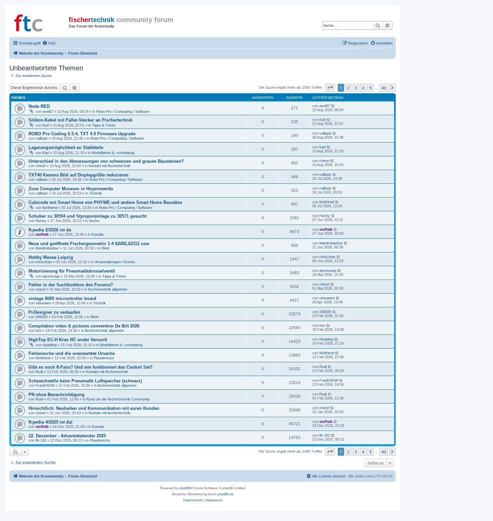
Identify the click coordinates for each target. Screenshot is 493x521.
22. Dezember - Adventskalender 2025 (67, 435)
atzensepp (51, 276)
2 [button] (348, 88)
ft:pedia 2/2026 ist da (50, 229)
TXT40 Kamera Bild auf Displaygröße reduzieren (78, 174)
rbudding (50, 345)
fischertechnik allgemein (107, 289)
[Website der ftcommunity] (40, 21)
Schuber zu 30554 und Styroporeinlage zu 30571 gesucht (88, 216)
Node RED (39, 106)
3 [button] (355, 88)
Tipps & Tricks (104, 125)
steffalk (42, 234)
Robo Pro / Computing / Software (123, 111)
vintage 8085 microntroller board (62, 298)
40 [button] (383, 88)
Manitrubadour (47, 248)
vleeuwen (43, 303)
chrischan (44, 262)
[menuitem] (49, 43)
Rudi (39, 372)
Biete (106, 248)
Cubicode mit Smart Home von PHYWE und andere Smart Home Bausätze (105, 202)
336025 (42, 317)
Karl (46, 125)
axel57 (48, 111)
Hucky (41, 221)
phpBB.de (226, 494)
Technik (95, 193)
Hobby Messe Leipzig (51, 257)
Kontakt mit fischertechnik (109, 166)
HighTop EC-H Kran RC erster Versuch (68, 339)
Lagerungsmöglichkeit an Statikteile (66, 147)
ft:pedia (97, 234)
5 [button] (370, 88)
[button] (330, 88)
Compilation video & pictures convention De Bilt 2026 (84, 325)
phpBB (184, 488)
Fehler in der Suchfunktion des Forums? (71, 284)
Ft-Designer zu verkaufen (54, 312)
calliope (42, 138)
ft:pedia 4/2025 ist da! (50, 422)
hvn (39, 330)
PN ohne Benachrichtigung (57, 394)
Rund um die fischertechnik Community (118, 399)
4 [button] (363, 88)
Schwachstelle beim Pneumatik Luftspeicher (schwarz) (85, 380)
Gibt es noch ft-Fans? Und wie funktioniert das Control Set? (91, 367)
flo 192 (41, 440)
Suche (94, 221)
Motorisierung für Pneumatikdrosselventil (72, 271)
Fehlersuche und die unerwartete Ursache (72, 353)
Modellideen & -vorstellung (113, 153)
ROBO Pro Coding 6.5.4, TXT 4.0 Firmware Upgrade (82, 133)
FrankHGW (45, 385)
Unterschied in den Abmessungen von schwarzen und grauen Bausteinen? (106, 161)
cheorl (41, 166)
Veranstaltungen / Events (115, 262)
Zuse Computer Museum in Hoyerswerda (71, 188)
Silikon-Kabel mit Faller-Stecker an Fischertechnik (80, 120)
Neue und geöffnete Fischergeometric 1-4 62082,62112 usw (89, 243)
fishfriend (50, 208)
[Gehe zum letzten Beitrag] (333, 106)
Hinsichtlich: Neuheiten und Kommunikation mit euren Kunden (94, 408)
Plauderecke (104, 358)
